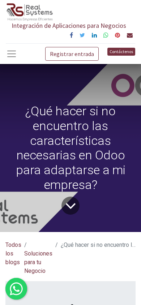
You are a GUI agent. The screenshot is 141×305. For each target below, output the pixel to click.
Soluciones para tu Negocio (38, 262)
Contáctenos (121, 51)
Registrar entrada (72, 53)
